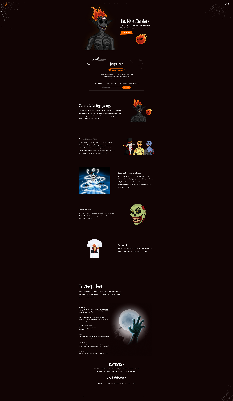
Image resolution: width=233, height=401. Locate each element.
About (110, 4)
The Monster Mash (119, 4)
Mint (105, 4)
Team (127, 4)
